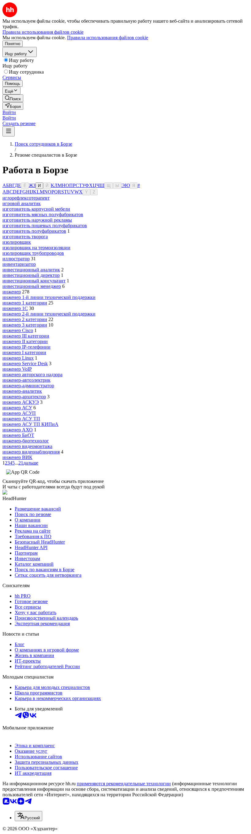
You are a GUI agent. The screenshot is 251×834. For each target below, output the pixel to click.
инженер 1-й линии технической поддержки (49, 297)
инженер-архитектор (24, 396)
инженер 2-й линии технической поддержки (49, 313)
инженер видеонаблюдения (31, 451)
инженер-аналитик (22, 391)
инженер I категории (24, 352)
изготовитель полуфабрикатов (34, 231)
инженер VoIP (17, 369)
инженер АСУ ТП (21, 418)
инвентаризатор (19, 264)
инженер (11, 291)
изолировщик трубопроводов (33, 253)
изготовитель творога (25, 236)
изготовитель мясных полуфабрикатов (42, 214)
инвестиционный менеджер (31, 286)
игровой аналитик (21, 203)
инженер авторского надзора (32, 374)
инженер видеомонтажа (27, 446)
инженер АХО (17, 429)
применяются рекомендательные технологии (124, 783)
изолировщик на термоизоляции (36, 247)
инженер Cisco (17, 330)
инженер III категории (25, 336)
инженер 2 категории (24, 319)
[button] (9, 112)
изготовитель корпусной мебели (36, 209)
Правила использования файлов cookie (107, 37)
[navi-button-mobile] (8, 131)
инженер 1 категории (24, 302)
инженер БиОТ (18, 435)
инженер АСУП (19, 413)
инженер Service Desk (25, 363)
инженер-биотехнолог (25, 440)
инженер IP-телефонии (26, 347)
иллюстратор (16, 258)
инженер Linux (18, 358)
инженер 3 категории (24, 324)
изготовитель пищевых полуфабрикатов (44, 225)
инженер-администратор (28, 385)
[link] (12, 98)
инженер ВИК (17, 457)
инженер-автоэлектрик (26, 380)
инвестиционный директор (31, 275)
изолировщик (16, 242)
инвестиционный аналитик (31, 269)
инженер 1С (15, 308)
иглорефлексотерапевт (26, 198)
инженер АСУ (17, 407)
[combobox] (28, 816)
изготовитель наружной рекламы (37, 220)
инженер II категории (25, 341)
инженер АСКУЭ (20, 402)
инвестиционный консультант (34, 280)
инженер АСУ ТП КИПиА (30, 424)
